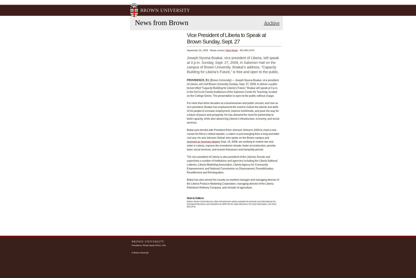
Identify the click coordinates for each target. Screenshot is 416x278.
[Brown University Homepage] (160, 10)
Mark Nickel (232, 50)
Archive (272, 23)
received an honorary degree (203, 141)
